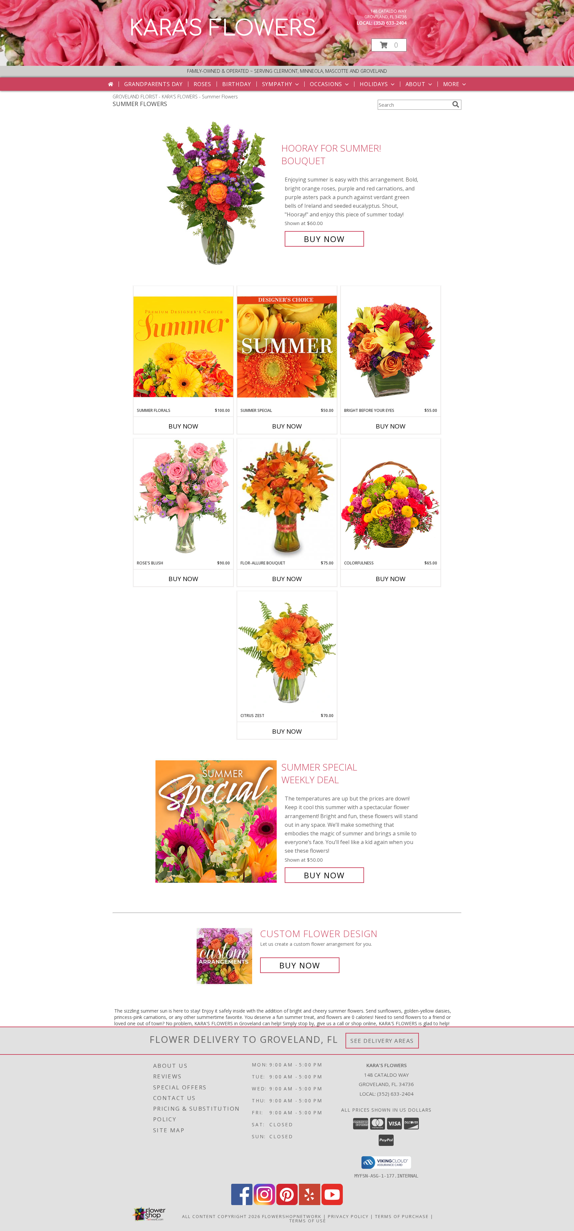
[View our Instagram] (264, 1203)
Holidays (374, 84)
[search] (455, 104)
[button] (389, 45)
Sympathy (277, 84)
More (451, 84)
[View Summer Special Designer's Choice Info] (287, 346)
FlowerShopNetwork (292, 1216)
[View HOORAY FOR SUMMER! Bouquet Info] (216, 193)
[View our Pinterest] (287, 1203)
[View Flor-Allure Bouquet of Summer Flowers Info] (287, 499)
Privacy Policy (348, 1216)
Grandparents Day (153, 84)
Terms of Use (307, 1221)
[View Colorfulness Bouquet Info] (390, 499)
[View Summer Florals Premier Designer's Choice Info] (183, 346)
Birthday (236, 84)
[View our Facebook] (241, 1203)
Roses (202, 84)
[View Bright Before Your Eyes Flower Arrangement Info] (390, 346)
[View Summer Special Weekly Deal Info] (216, 821)
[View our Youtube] (332, 1203)
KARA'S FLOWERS (222, 29)
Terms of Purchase (402, 1216)
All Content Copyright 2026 (221, 1216)
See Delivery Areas (382, 1041)
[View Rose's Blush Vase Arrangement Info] (183, 499)
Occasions (326, 84)
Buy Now (324, 238)
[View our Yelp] (309, 1203)
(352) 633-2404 (390, 23)
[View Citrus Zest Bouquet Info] (287, 651)
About (416, 84)
